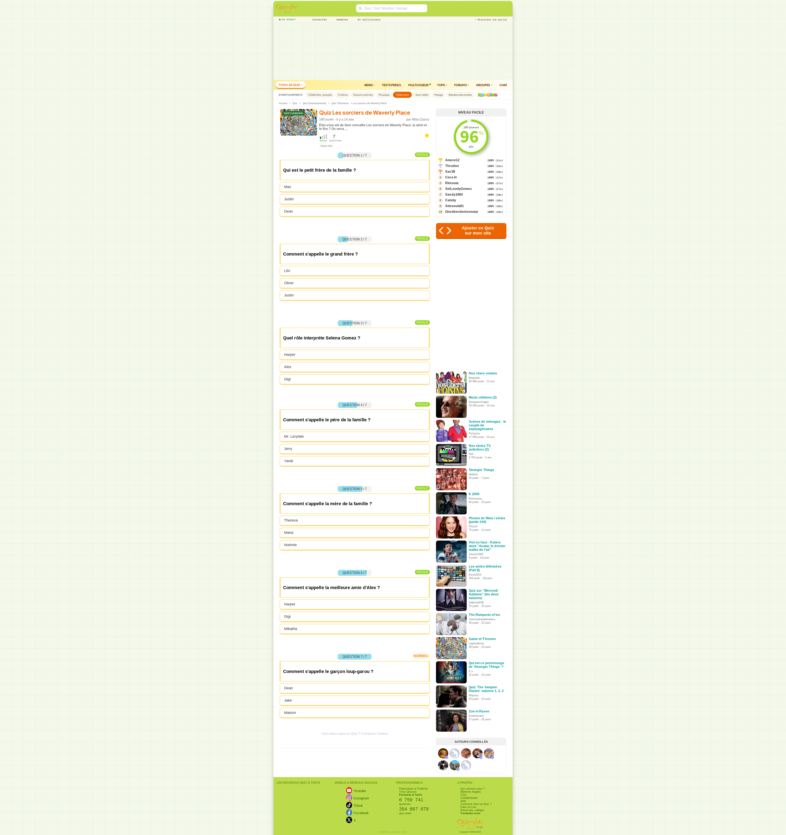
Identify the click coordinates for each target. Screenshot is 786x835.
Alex (287, 367)
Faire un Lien (468, 807)
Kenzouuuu (475, 498)
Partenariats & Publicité (413, 788)
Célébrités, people (320, 94)
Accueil (283, 103)
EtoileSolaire (476, 715)
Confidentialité (469, 797)
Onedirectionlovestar (461, 211)
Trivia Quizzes (408, 791)
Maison (290, 713)
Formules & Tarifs (410, 794)
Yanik (288, 461)
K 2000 (474, 494)
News (368, 85)
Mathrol (473, 474)
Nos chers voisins (483, 373)
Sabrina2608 (476, 602)
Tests (392, 85)
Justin (289, 199)
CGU (463, 794)
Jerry (288, 449)
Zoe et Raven (479, 711)
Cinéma (343, 94)
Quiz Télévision (340, 103)
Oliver (289, 283)
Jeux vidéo (422, 94)
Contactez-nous (470, 813)
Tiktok (358, 805)
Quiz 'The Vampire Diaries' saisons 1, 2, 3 (486, 689)
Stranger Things (481, 470)
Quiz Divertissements (314, 103)
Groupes (483, 85)
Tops (441, 85)
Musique (384, 94)
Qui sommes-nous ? (473, 788)
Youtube (359, 791)
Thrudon (452, 166)
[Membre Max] (446, 757)
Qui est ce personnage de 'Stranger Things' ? (486, 664)
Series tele (326, 145)
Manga (438, 94)
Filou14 (473, 526)
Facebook (361, 813)
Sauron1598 (476, 554)
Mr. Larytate (294, 436)
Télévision (402, 94)
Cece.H (451, 177)
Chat (503, 85)
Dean (288, 211)
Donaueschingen (479, 401)
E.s (471, 671)
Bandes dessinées (460, 94)
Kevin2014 (475, 574)
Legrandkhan (476, 643)
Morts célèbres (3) (483, 397)
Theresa (291, 520)
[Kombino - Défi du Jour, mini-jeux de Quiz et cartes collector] (486, 94)
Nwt (471, 453)
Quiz (294, 103)
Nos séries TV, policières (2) (480, 447)
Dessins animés (363, 94)
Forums (460, 85)
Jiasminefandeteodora (482, 619)
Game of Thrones (482, 639)
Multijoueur (418, 85)
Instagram (361, 798)
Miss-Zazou (420, 119)
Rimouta (451, 183)
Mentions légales (471, 791)
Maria (289, 533)
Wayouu (474, 695)
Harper (290, 355)
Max (287, 187)
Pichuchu (474, 433)
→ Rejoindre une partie (491, 19)
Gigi (287, 379)
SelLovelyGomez (458, 188)
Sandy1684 (454, 194)
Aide (463, 800)
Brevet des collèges (472, 810)
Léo (287, 271)
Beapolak (474, 377)
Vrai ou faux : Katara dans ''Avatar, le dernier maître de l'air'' (487, 546)
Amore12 (452, 160)
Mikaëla (290, 629)
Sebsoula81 (454, 206)
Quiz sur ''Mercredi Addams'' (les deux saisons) (484, 594)
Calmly (450, 200)
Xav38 (450, 171)
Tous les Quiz (289, 85)
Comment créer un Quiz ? (476, 804)
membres (341, 19)
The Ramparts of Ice (484, 614)
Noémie (290, 545)
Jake (288, 700)
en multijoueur (368, 19)
